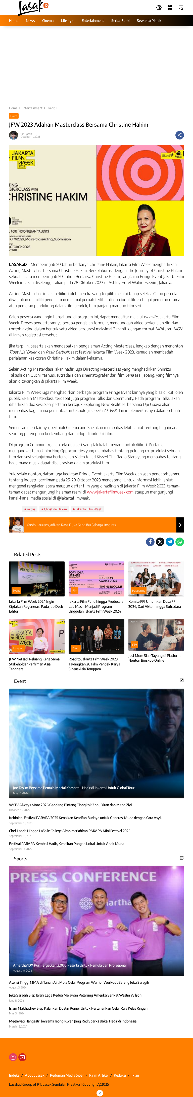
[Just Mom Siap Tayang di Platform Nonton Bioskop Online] (156, 635)
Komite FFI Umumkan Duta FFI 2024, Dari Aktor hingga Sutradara (154, 604)
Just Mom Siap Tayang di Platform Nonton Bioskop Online (154, 658)
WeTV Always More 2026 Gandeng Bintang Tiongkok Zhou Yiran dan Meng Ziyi (70, 805)
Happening (138, 590)
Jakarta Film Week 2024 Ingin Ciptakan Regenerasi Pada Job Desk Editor (36, 606)
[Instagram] (13, 1057)
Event (13, 116)
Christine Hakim (55, 509)
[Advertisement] (96, 68)
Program (18, 648)
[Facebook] (150, 542)
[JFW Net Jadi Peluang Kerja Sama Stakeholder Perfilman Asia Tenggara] (37, 636)
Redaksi (120, 1075)
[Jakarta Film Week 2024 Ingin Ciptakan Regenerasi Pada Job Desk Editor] (37, 578)
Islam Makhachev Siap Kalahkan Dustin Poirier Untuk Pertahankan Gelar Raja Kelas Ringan (78, 1008)
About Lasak (34, 1075)
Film (74, 590)
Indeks (14, 1075)
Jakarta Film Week (89, 509)
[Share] (179, 135)
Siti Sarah (26, 133)
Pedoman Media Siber (67, 1075)
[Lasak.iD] (33, 7)
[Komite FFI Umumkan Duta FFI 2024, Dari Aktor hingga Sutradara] (156, 578)
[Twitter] (160, 542)
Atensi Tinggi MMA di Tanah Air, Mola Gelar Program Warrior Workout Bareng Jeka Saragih (79, 982)
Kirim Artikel (98, 1075)
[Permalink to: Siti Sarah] (15, 135)
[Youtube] (22, 1057)
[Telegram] (170, 542)
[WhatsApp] (179, 542)
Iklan (135, 1075)
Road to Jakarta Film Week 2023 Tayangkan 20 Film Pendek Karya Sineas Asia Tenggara (94, 664)
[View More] (181, 680)
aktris (31, 509)
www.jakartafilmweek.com (109, 491)
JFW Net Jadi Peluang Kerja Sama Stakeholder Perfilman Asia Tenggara (34, 664)
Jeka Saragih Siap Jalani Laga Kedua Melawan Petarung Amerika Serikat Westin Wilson (75, 995)
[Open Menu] (170, 8)
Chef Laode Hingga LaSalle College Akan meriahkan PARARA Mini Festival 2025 (69, 831)
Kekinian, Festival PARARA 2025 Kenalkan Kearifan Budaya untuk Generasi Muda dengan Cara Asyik (86, 818)
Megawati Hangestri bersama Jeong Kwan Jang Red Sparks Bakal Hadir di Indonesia (72, 1021)
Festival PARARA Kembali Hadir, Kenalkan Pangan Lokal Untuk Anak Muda (66, 843)
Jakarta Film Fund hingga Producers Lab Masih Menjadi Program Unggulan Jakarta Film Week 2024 (96, 606)
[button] (159, 8)
